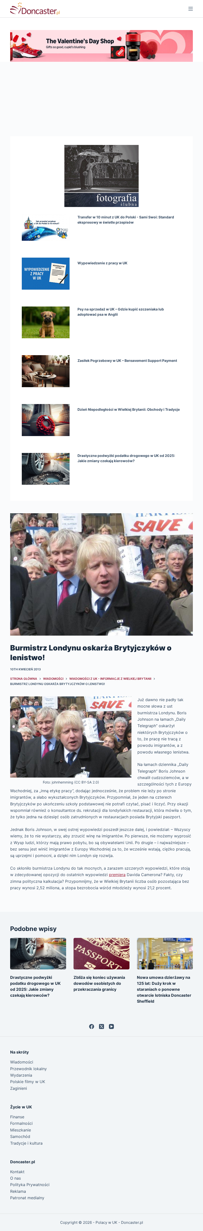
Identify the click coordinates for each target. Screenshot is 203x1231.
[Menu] (190, 8)
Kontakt (17, 1171)
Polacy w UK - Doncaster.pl (119, 1222)
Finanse (17, 1116)
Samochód (20, 1136)
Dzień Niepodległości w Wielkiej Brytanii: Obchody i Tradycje (128, 409)
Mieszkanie (20, 1130)
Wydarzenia (21, 1075)
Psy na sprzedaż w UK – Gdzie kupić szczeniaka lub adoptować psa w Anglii (120, 311)
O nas (15, 1178)
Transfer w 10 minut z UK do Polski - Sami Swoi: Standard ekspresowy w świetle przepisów (125, 219)
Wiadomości (21, 1062)
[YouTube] (111, 1026)
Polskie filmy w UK (27, 1081)
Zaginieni (18, 1088)
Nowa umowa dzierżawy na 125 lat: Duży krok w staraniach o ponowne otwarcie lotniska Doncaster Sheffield (164, 989)
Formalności (21, 1123)
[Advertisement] (101, 99)
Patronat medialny (27, 1197)
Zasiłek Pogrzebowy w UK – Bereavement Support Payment (127, 360)
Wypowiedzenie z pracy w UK (102, 263)
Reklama (18, 1191)
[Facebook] (91, 1026)
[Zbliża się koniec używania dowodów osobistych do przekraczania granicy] (101, 953)
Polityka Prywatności (30, 1184)
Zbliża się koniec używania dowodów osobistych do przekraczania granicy (99, 983)
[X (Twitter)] (101, 1026)
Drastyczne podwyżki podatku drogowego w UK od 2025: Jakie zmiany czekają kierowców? (126, 458)
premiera (117, 874)
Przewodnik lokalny (28, 1068)
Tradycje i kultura (26, 1143)
